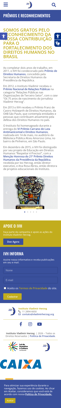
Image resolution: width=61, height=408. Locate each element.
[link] (3, 36)
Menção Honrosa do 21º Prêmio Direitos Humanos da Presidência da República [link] (28, 158)
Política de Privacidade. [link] (38, 394)
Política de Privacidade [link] (42, 336)
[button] (54, 5)
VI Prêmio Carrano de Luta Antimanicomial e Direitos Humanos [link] (26, 130)
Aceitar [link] (10, 400)
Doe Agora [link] (13, 241)
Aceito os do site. (32, 288)
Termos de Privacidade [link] (33, 288)
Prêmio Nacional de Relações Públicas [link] (26, 89)
